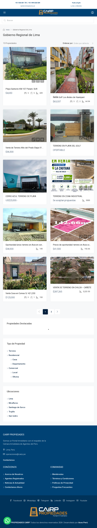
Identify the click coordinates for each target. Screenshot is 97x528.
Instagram (70, 500)
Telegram (45, 500)
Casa (15, 359)
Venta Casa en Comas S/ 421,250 (20, 293)
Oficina (16, 377)
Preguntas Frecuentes (62, 487)
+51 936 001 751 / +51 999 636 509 (27, 3)
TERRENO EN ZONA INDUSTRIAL (67, 196)
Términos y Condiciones (63, 478)
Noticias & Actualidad (14, 483)
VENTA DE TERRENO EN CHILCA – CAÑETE (72, 287)
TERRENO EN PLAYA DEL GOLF (67, 146)
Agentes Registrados (14, 478)
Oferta (88, 163)
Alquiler (40, 51)
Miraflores (13, 403)
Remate (88, 113)
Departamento (19, 364)
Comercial (13, 368)
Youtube (83, 500)
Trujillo (12, 412)
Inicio (7, 30)
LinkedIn (58, 500)
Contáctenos (9, 460)
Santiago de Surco (17, 407)
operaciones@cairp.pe (27, 6)
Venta (89, 51)
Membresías (57, 474)
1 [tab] (49, 330)
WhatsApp (31, 500)
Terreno (12, 351)
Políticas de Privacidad (62, 483)
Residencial (14, 355)
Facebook (17, 500)
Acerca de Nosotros (14, 474)
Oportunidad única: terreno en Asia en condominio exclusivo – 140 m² (36, 245)
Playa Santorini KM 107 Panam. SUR (21, 89)
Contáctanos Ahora (13, 487)
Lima (11, 399)
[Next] (57, 311)
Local (15, 372)
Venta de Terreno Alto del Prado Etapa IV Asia (26, 148)
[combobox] (83, 43)
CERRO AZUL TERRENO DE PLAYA (21, 196)
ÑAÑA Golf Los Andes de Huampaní (68, 97)
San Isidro (13, 416)
